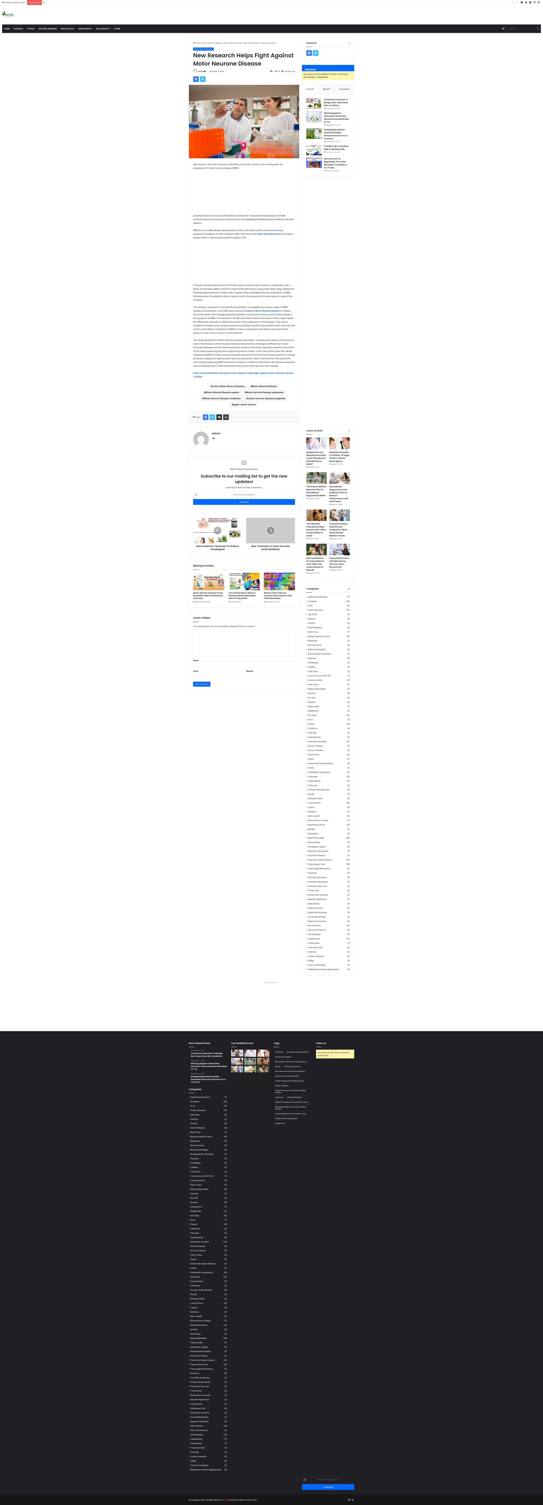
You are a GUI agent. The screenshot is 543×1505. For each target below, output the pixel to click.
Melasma (312, 811)
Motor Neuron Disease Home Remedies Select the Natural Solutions (208, 595)
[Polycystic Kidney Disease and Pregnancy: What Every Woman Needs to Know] (339, 515)
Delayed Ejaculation (317, 689)
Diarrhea (312, 693)
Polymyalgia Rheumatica (319, 868)
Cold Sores (313, 671)
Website (249, 671)
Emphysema (313, 706)
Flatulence (312, 728)
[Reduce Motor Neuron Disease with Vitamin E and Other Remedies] (279, 581)
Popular (310, 89)
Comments (344, 89)
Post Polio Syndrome (317, 877)
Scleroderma (314, 903)
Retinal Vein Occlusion (318, 895)
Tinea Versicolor (315, 947)
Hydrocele (312, 776)
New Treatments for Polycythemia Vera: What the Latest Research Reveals (315, 564)
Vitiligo (311, 960)
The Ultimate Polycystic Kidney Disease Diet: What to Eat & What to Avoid (316, 529)
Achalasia (312, 601)
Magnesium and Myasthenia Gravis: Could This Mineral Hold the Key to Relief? (316, 458)
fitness (277, 1066)
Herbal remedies (281, 1086)
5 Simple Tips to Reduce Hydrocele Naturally (336, 148)
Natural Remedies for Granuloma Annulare (291, 1102)
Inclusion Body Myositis (318, 790)
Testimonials (313, 943)
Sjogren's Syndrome (317, 921)
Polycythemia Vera (316, 864)
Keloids (311, 794)
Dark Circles (313, 684)
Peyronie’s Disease (316, 855)
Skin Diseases (314, 934)
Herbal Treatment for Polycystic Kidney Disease (290, 1091)
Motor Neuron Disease (212, 43)
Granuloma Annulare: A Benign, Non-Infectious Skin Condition (336, 102)
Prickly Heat (313, 890)
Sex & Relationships (317, 917)
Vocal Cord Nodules (317, 965)
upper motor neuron (244, 404)
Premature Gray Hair (317, 886)
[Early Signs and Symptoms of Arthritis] (237, 1053)
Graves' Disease (315, 746)
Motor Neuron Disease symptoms (265, 392)
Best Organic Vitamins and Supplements (291, 1062)
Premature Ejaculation (318, 882)
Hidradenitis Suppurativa (319, 772)
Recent (326, 89)
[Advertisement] (362, 14)
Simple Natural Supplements (286, 1118)
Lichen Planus (314, 803)
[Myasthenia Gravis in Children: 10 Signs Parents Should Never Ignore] (339, 443)
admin (200, 71)
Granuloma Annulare (317, 741)
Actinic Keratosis (315, 610)
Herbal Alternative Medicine (320, 763)
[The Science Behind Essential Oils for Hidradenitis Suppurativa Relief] (316, 478)
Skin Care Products (317, 930)
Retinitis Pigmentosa (317, 899)
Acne (310, 605)
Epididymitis (313, 711)
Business (18, 29)
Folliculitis (312, 733)
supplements (280, 1123)
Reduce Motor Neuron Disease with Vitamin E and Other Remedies (278, 595)
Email (195, 671)
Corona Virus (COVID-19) (319, 676)
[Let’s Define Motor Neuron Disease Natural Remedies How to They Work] (244, 581)
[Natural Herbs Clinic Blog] (8, 13)
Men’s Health (67, 29)
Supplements (85, 29)
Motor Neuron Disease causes (222, 392)
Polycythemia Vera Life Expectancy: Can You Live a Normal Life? (339, 562)
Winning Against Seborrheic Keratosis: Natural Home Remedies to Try (336, 117)
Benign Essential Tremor (319, 636)
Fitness (31, 29)
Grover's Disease (315, 750)
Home (7, 29)
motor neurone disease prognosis (266, 398)
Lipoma (311, 807)
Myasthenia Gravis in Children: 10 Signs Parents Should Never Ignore (339, 457)
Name (196, 660)
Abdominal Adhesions (317, 597)
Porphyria (312, 873)
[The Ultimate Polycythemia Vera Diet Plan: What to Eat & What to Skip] (250, 1069)
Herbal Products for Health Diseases (289, 1081)
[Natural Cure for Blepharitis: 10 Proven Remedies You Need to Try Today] (314, 162)
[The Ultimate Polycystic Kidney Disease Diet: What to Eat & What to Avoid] (316, 515)
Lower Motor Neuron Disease (228, 386)
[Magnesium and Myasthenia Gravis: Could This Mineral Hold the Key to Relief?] (316, 443)
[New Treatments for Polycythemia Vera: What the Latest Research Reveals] (316, 549)
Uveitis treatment (316, 956)
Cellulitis (311, 667)
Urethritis (312, 952)
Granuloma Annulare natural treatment (290, 1071)
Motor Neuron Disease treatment (222, 398)
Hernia (311, 768)
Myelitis (311, 829)
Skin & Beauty (103, 29)
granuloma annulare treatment (287, 1076)
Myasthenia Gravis (316, 825)
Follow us (321, 1043)
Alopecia (312, 619)
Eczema (311, 702)
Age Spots (312, 614)
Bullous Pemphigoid (317, 649)
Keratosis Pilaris (315, 798)
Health (311, 759)
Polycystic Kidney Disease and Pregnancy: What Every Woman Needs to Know (338, 529)
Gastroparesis (314, 737)
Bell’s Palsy (313, 632)
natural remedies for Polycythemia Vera (290, 1114)
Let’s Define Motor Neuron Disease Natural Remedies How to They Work (242, 595)
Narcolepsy (313, 833)
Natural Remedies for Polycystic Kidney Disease (290, 1108)
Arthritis (311, 623)
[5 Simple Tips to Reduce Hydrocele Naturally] (314, 150)
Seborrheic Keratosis (317, 912)
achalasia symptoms (283, 1057)
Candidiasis (313, 662)
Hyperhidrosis (314, 781)
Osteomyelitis (314, 842)
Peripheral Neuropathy (318, 851)
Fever (310, 719)
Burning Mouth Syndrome (319, 654)
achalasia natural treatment (298, 1052)
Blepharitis (312, 641)
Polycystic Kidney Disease (320, 860)
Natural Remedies (48, 29)
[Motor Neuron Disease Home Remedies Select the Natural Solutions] (208, 581)
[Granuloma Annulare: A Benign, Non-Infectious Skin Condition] (314, 103)
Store (117, 29)
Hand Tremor (314, 754)
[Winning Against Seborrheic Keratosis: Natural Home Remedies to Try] (314, 117)
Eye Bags (312, 715)
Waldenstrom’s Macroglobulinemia (323, 969)
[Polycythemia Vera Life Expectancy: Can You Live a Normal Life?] (339, 549)
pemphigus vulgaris (317, 847)
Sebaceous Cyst (315, 908)
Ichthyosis (312, 785)
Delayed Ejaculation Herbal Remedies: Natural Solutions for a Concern (336, 134)
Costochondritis (315, 680)
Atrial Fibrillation (315, 627)
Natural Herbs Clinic (248, 1500)
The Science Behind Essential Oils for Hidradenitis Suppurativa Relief (73, 2)
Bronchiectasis (314, 645)
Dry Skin (312, 698)
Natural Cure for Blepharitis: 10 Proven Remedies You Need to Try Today (335, 163)
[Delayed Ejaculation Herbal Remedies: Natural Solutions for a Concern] (314, 133)
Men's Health (314, 816)
